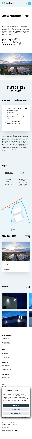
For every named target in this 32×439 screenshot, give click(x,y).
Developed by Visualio (8, 430)
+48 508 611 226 (5, 357)
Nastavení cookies (6, 427)
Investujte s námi (5, 386)
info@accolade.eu (6, 342)
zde (25, 400)
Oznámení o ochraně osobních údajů (10, 424)
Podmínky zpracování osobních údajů (10, 422)
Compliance (4, 425)
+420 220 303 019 (6, 343)
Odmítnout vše (16, 409)
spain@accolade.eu (6, 369)
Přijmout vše (16, 405)
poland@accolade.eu (6, 355)
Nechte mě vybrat (16, 413)
